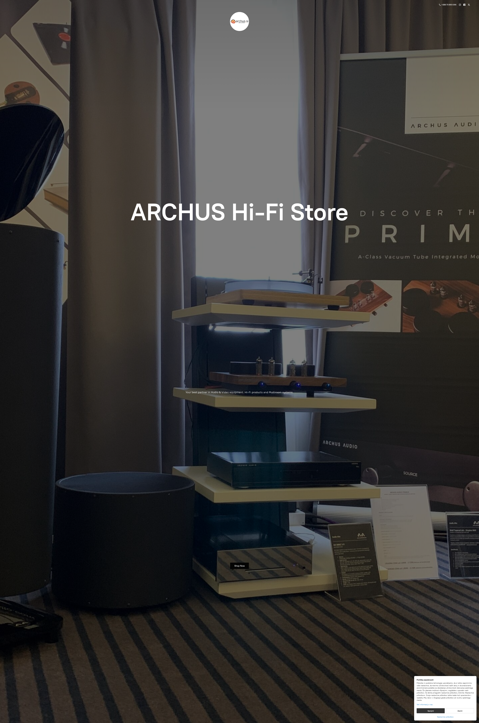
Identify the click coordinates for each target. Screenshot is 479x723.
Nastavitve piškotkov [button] (445, 717)
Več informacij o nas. (425, 705)
